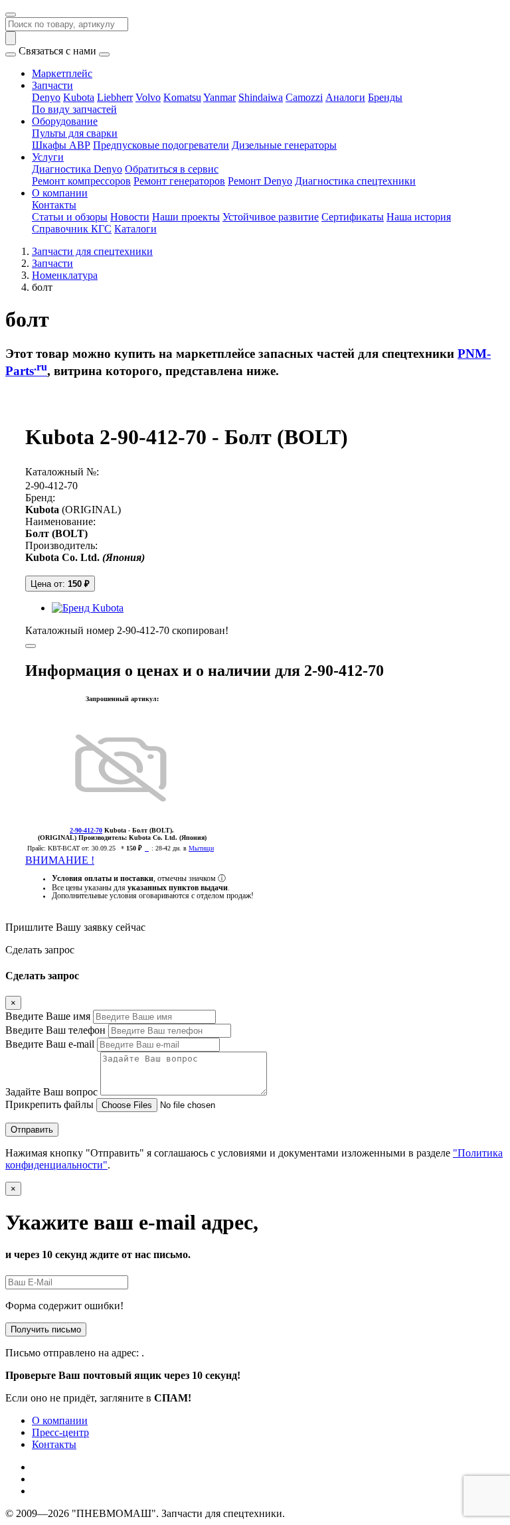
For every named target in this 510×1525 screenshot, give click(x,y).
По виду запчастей (74, 109)
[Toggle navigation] (10, 15)
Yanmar (219, 97)
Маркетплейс (62, 73)
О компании (60, 1420)
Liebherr (115, 97)
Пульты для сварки (75, 133)
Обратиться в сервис (171, 169)
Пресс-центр (60, 1432)
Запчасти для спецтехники (92, 251)
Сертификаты (352, 216)
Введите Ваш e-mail (49, 1044)
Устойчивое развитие (270, 216)
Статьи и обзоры (70, 216)
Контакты (54, 204)
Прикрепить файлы (49, 1104)
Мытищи (201, 848)
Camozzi (304, 97)
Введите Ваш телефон (55, 1030)
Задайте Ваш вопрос (51, 1091)
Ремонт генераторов (179, 181)
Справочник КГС (72, 228)
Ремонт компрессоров (81, 181)
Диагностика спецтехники (355, 181)
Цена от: (60, 584)
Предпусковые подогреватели (161, 145)
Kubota (78, 97)
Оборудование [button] (65, 121)
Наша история (418, 216)
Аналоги (345, 97)
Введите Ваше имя (47, 1016)
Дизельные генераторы (284, 145)
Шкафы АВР (61, 145)
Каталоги (135, 228)
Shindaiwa (260, 97)
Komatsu (182, 97)
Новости (129, 216)
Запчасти (52, 263)
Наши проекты (186, 216)
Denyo (46, 97)
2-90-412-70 (51, 485)
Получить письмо (46, 1329)
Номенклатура (65, 275)
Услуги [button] (48, 157)
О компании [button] (60, 193)
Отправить (32, 1130)
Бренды (385, 97)
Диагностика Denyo (77, 169)
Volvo (148, 97)
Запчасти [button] (52, 85)
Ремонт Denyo (260, 181)
